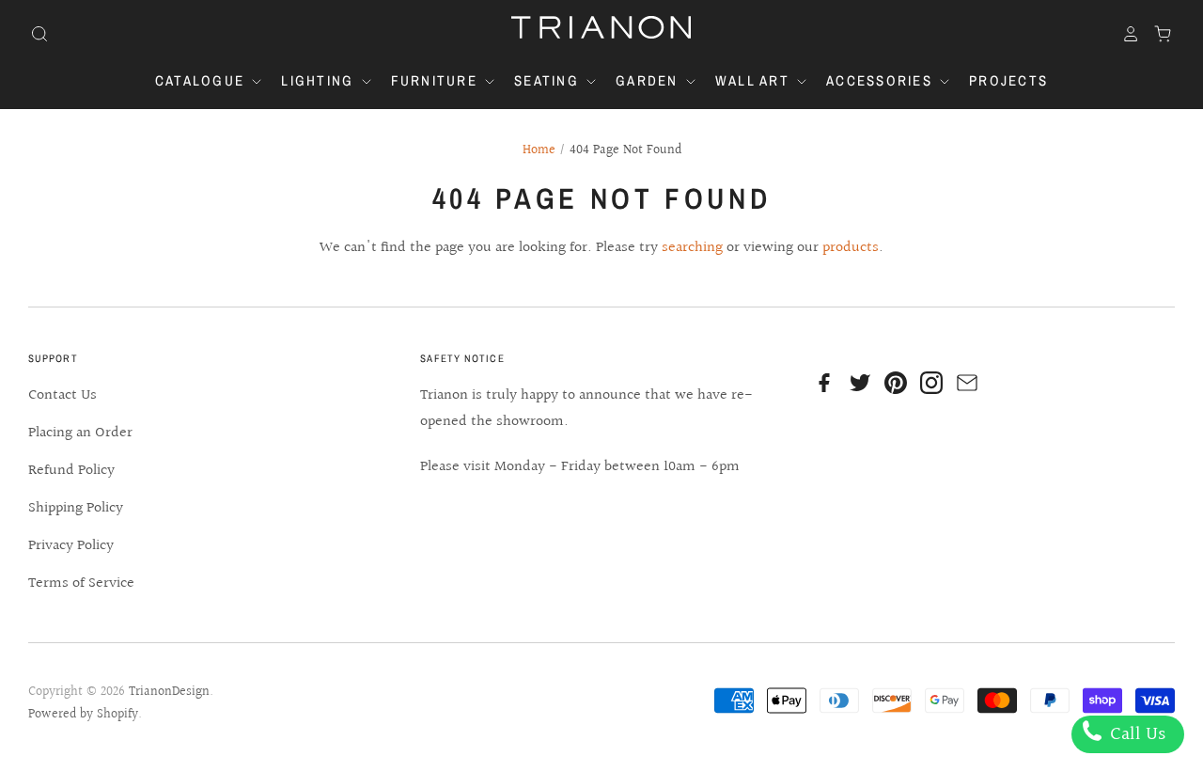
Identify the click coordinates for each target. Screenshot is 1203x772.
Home (539, 150)
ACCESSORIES (881, 80)
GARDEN (649, 80)
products (850, 248)
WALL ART (754, 80)
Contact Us (62, 395)
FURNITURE (437, 80)
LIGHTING (319, 80)
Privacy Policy (71, 546)
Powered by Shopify (83, 714)
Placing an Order (80, 433)
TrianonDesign (169, 692)
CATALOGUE (202, 80)
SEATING (549, 80)
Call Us (1135, 734)
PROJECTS (1008, 80)
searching (692, 248)
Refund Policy (71, 470)
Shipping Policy (75, 508)
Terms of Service (81, 583)
